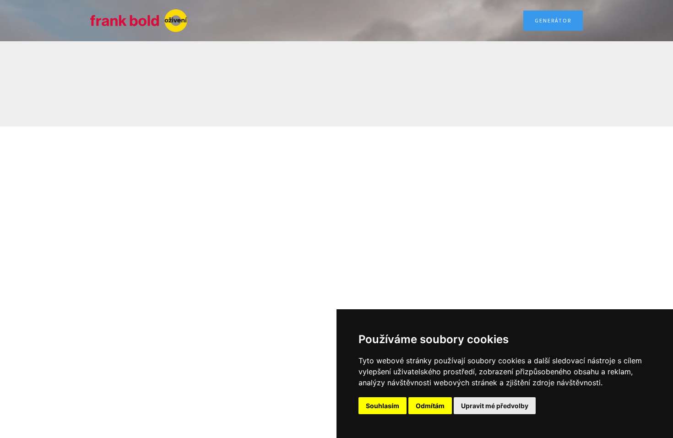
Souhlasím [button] (382, 406)
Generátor (553, 20)
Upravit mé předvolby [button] (494, 406)
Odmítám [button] (430, 406)
